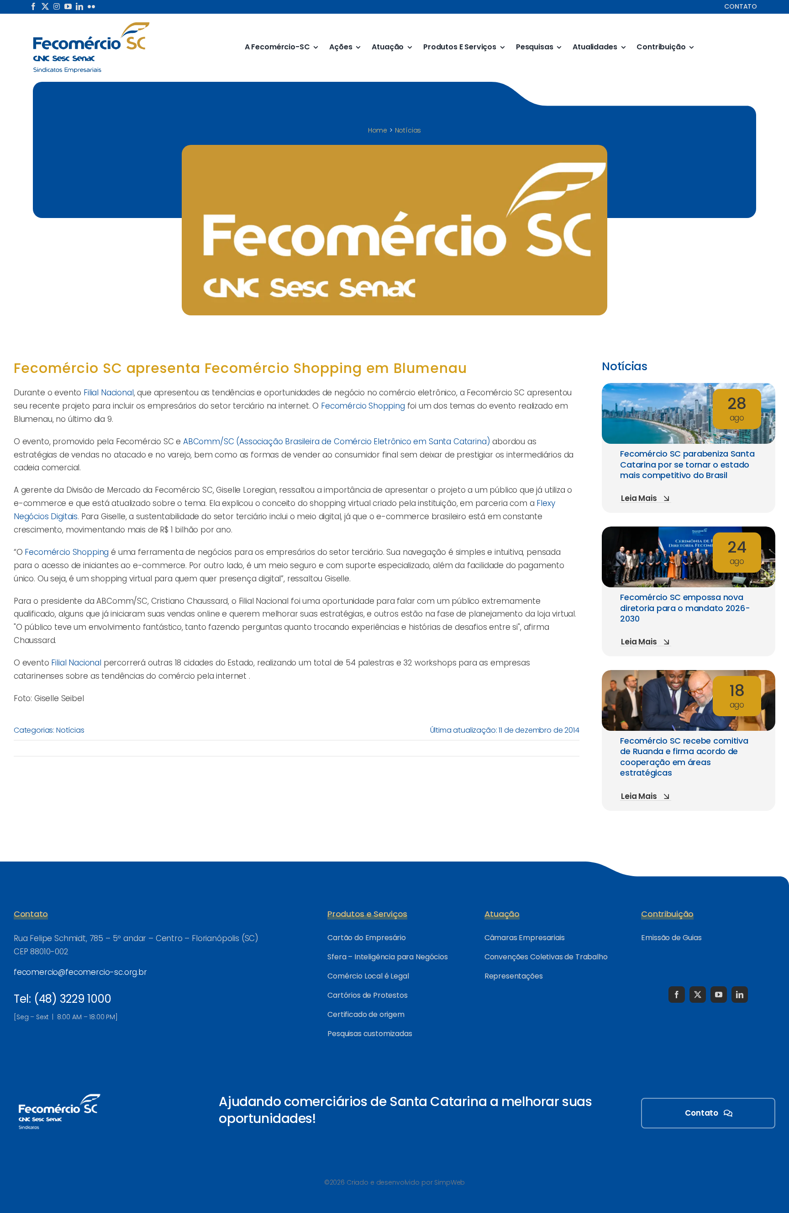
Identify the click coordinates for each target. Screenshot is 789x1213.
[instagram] (56, 6)
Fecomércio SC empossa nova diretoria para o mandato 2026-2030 (685, 607)
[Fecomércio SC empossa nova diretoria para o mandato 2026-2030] (688, 532)
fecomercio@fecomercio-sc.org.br (80, 972)
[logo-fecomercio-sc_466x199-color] (91, 24)
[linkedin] (79, 6)
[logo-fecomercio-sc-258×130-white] (59, 1092)
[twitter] (45, 6)
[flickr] (91, 6)
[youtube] (68, 6)
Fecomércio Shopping (364, 405)
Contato (740, 6)
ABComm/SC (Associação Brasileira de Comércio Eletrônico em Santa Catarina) (336, 441)
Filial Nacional (108, 392)
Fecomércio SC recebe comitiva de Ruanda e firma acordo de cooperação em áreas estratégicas (684, 756)
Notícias (70, 730)
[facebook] (33, 6)
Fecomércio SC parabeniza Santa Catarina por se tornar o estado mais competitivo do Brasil (687, 464)
